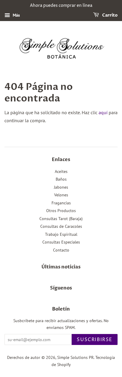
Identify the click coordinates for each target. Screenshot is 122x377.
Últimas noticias (61, 267)
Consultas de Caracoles (61, 226)
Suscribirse (95, 339)
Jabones (61, 187)
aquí (103, 112)
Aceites (61, 171)
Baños (61, 179)
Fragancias (61, 203)
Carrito (109, 15)
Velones (61, 195)
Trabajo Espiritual (61, 234)
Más (16, 15)
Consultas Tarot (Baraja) (61, 218)
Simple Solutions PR (75, 357)
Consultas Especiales (61, 242)
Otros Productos (61, 210)
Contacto (61, 250)
